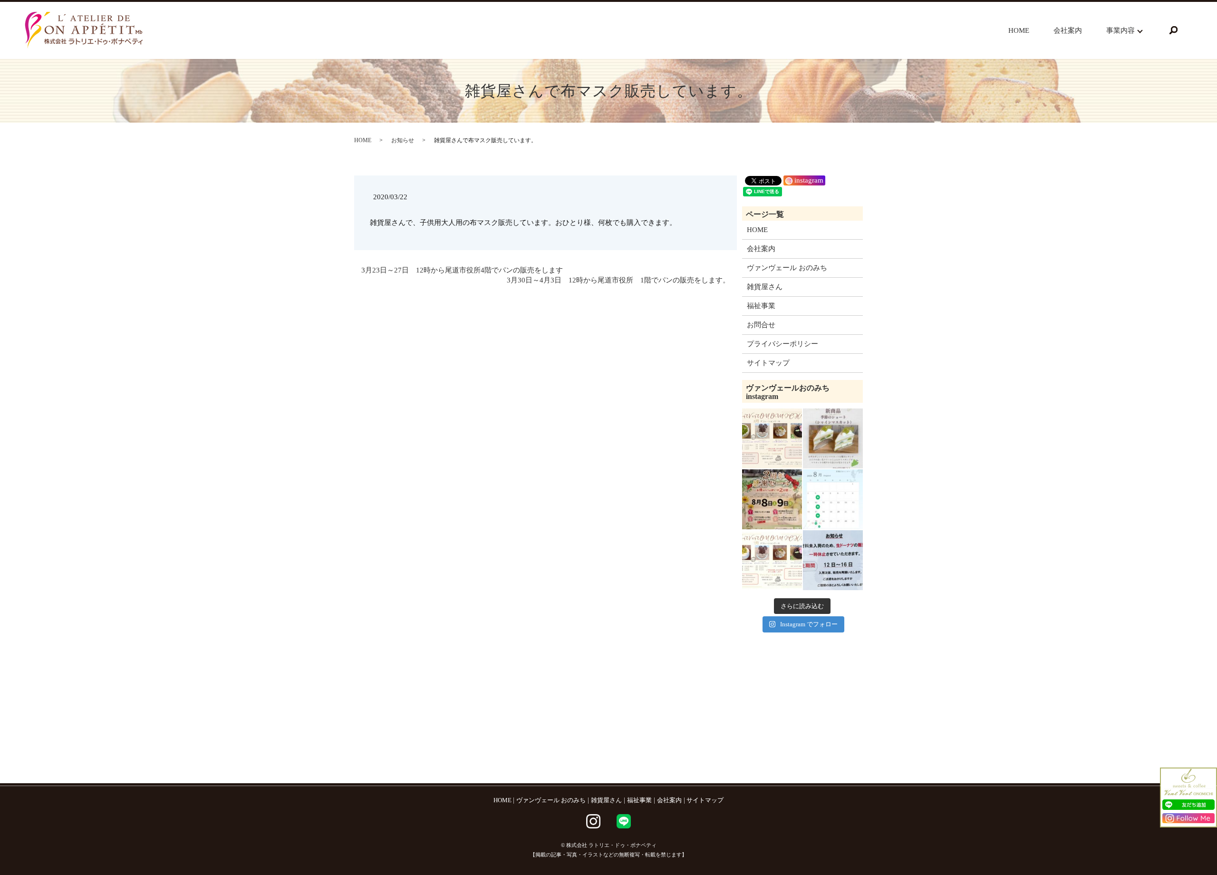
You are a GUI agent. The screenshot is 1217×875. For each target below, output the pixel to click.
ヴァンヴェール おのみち (787, 268)
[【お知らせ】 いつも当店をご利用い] (833, 560)
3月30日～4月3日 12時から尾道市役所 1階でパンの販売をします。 (618, 280)
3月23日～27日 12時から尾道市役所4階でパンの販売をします (462, 270)
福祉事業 (761, 306)
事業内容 (1120, 30)
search (1173, 30)
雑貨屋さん (764, 287)
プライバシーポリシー (782, 344)
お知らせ (402, 140)
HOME (1018, 30)
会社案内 (1067, 30)
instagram (807, 180)
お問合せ (761, 325)
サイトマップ (768, 363)
